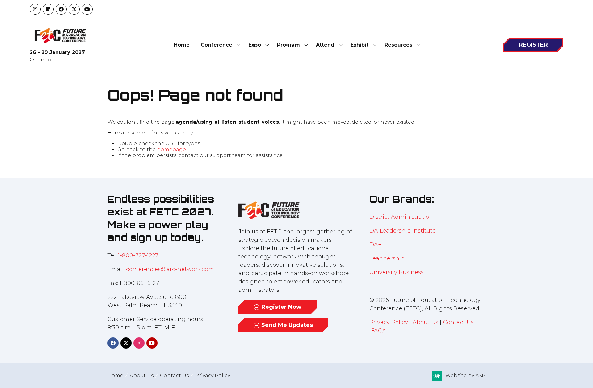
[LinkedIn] (48, 9)
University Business (396, 272)
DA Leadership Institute (403, 230)
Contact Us (458, 322)
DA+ (375, 244)
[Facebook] (61, 9)
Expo (254, 45)
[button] (533, 45)
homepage (171, 149)
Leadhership (387, 258)
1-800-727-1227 (138, 255)
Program (288, 45)
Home (182, 45)
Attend (325, 45)
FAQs (378, 330)
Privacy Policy (388, 322)
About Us (425, 322)
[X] (74, 9)
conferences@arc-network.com (170, 269)
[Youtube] (87, 9)
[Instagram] (35, 9)
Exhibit (359, 45)
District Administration (401, 216)
